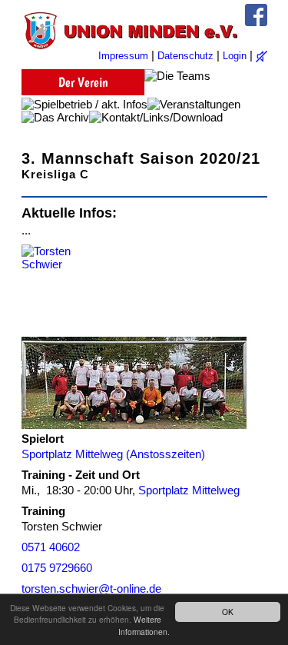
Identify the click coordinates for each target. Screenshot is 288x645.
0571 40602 (51, 547)
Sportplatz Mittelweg (72, 453)
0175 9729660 (57, 567)
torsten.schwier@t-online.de (91, 588)
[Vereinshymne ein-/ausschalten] (261, 56)
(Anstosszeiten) (165, 453)
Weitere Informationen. (144, 625)
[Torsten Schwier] (52, 290)
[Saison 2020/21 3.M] (134, 383)
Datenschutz (185, 56)
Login (235, 56)
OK (227, 611)
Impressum (123, 56)
